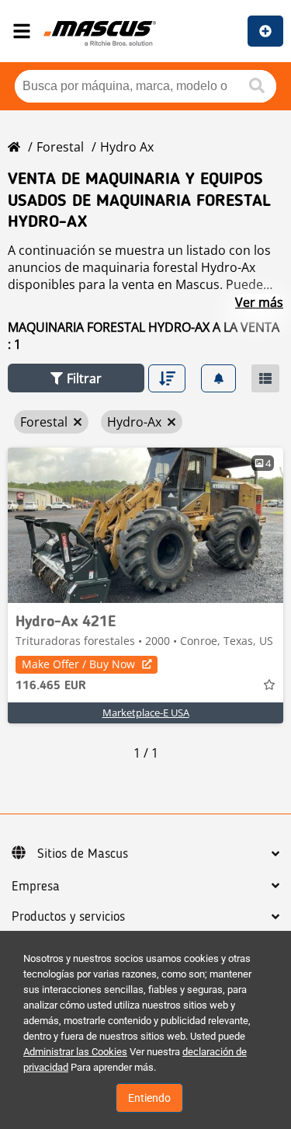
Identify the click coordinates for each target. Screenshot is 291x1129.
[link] (145, 525)
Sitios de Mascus (82, 854)
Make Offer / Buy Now (78, 664)
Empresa (36, 887)
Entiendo (149, 1098)
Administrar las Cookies (75, 1052)
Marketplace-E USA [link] (145, 713)
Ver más (259, 302)
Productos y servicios (68, 917)
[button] (76, 378)
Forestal (60, 146)
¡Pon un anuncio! (265, 31)
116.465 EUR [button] (51, 686)
